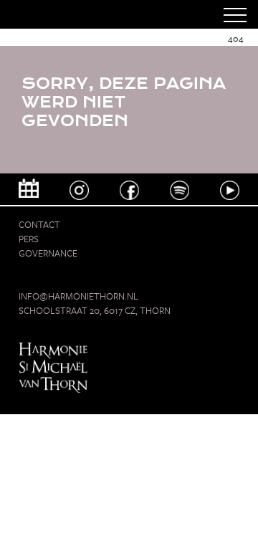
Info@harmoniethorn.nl (78, 296)
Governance (48, 253)
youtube (229, 190)
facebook (129, 190)
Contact (39, 224)
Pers (29, 238)
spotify (179, 190)
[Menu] (235, 14)
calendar (29, 188)
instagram (79, 190)
